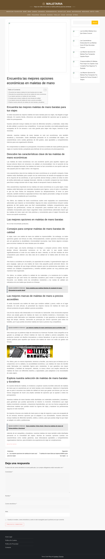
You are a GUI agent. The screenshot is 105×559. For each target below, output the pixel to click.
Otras (75, 15)
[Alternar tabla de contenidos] (44, 89)
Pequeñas (35, 15)
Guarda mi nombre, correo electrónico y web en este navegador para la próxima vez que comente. (35, 519)
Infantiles (62, 11)
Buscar (95, 22)
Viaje (63, 15)
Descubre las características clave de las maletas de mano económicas (27, 94)
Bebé (25, 11)
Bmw (29, 11)
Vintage (69, 15)
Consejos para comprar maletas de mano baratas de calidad (25, 98)
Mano (69, 11)
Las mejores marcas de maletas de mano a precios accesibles (25, 100)
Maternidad (76, 11)
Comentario (9, 472)
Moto (92, 11)
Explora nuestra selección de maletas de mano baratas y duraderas (26, 102)
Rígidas (43, 15)
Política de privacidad (11, 544)
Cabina (34, 11)
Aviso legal (8, 537)
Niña (97, 11)
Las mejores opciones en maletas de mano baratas (22, 96)
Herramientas (51, 11)
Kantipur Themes (58, 556)
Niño (29, 15)
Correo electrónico (11, 503)
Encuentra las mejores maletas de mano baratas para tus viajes (25, 92)
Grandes (41, 11)
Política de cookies (11, 540)
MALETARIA (54, 3)
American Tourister (14, 11)
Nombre (8, 496)
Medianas (85, 11)
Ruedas (50, 15)
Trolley (57, 15)
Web (6, 511)
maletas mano (12, 444)
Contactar (8, 547)
